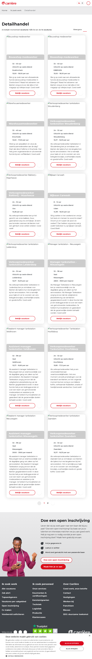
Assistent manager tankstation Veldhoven (22, 347)
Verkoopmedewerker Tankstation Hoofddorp (64, 347)
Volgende (53, 503)
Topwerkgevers (9, 597)
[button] (31, 656)
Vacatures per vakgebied (14, 601)
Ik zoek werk (15, 10)
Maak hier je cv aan (53, 567)
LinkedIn (20, 632)
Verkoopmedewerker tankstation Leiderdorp (22, 263)
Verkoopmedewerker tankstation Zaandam (63, 434)
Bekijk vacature (22, 93)
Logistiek (36, 609)
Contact (67, 593)
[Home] (9, 3)
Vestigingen (69, 597)
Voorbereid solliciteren (13, 614)
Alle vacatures (9, 589)
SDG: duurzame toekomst (75, 614)
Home (4, 10)
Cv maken (6, 610)
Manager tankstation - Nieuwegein (63, 263)
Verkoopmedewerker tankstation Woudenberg (65, 122)
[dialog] (46, 646)
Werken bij (68, 601)
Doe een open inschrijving (56, 560)
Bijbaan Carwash (60, 195)
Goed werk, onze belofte (75, 589)
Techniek (36, 604)
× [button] (89, 636)
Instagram (25, 632)
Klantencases (38, 617)
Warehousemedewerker (23, 123)
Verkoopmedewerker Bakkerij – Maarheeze (21, 194)
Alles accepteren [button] (72, 643)
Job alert (6, 593)
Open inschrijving (10, 606)
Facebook (15, 632)
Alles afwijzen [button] (72, 649)
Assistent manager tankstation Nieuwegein (23, 434)
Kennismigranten (40, 600)
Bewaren (39, 93)
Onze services (39, 589)
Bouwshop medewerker (23, 57)
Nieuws (66, 610)
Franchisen (68, 606)
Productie (37, 613)
